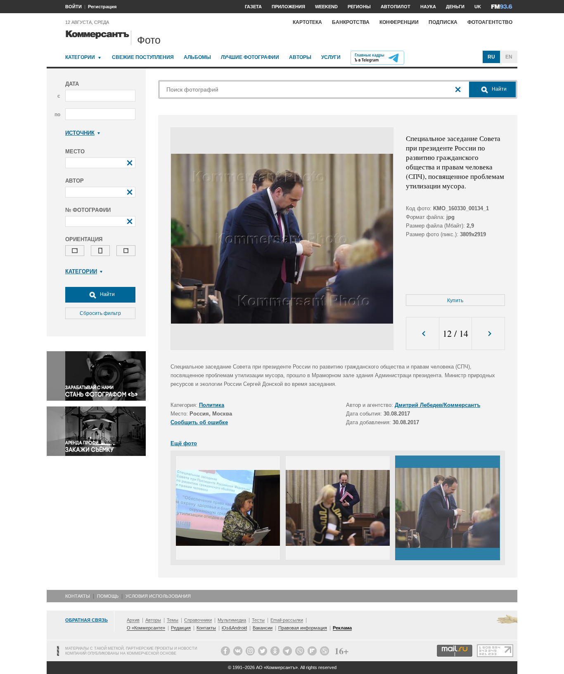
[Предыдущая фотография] (422, 333)
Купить (455, 300)
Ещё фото (184, 443)
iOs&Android (234, 627)
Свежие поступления (143, 57)
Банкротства (351, 22)
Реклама (342, 627)
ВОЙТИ (73, 6)
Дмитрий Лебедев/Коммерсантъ (437, 405)
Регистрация (102, 6)
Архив (133, 620)
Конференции (399, 22)
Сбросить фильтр (100, 313)
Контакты (77, 596)
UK (477, 6)
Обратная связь (86, 620)
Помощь (107, 596)
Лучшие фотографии (250, 57)
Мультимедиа (232, 620)
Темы (172, 620)
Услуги (331, 57)
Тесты (258, 620)
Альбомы (197, 57)
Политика (211, 405)
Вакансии (263, 627)
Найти (107, 294)
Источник (80, 133)
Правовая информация (302, 627)
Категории (80, 57)
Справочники (198, 620)
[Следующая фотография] (488, 333)
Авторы (300, 57)
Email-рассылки (286, 620)
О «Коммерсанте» (146, 627)
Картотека (307, 22)
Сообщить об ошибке (199, 422)
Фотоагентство (489, 22)
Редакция (181, 627)
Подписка (443, 22)
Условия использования (158, 596)
